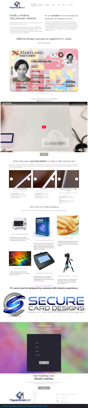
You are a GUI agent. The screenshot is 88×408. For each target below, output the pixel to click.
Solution (53, 5)
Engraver (47, 5)
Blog (59, 5)
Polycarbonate (40, 5)
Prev (13, 69)
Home (34, 5)
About (63, 5)
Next (74, 69)
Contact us (71, 5)
